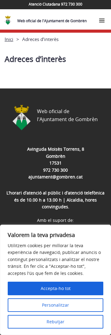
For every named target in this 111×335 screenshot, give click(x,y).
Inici (9, 39)
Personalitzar (55, 305)
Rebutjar (55, 322)
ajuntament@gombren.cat (55, 177)
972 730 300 (55, 170)
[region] (55, 280)
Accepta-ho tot (56, 288)
